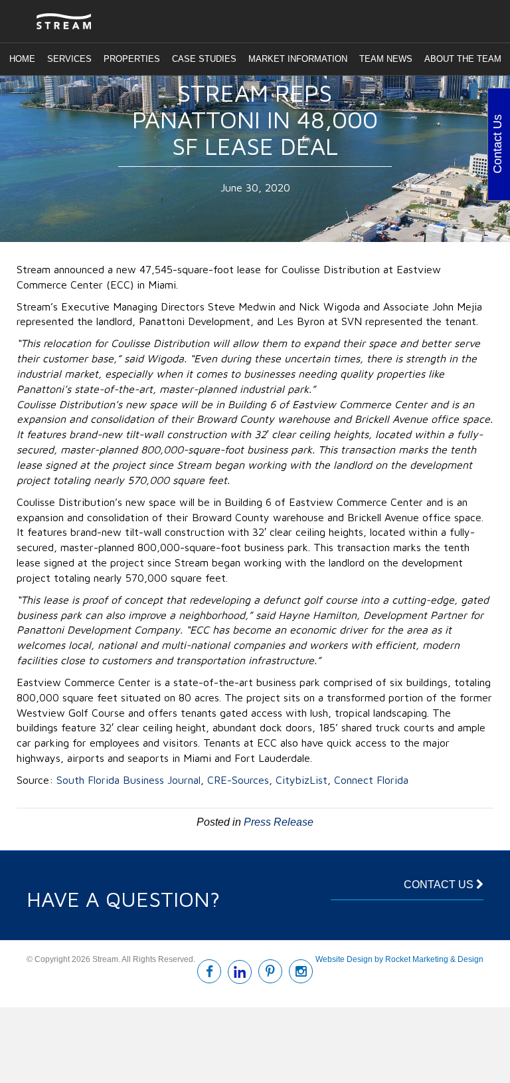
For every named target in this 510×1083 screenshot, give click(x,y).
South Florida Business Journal (128, 780)
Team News (385, 59)
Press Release (278, 822)
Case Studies (204, 59)
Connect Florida (371, 780)
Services (69, 59)
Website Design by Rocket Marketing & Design (399, 959)
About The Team (462, 59)
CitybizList (301, 780)
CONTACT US (440, 884)
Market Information (297, 59)
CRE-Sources (238, 780)
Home (22, 59)
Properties (132, 59)
